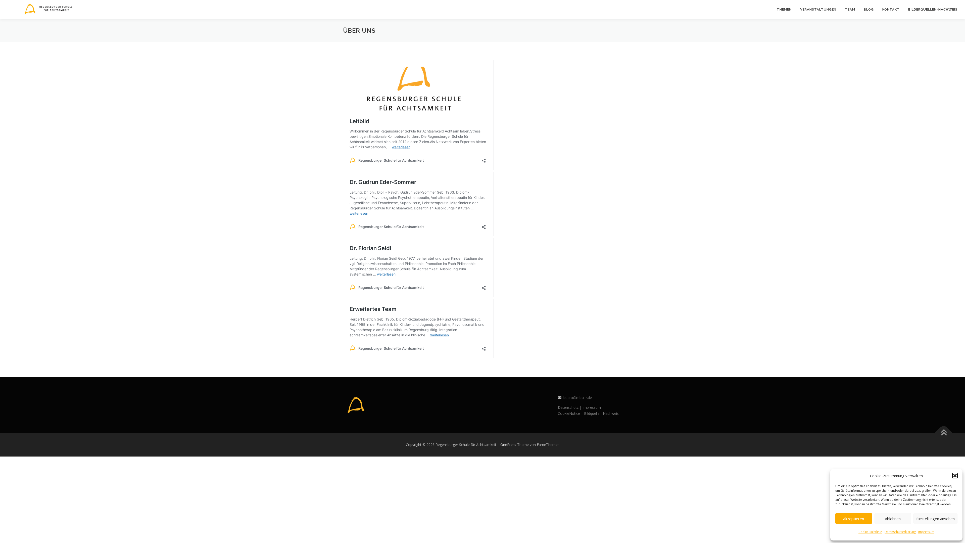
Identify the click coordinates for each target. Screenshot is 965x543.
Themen (784, 9)
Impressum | (593, 407)
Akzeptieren (853, 518)
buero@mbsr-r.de (577, 397)
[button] (954, 475)
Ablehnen (893, 518)
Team (850, 9)
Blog (869, 9)
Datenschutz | (570, 407)
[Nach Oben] (944, 433)
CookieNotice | (570, 413)
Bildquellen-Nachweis (601, 413)
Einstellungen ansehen (935, 518)
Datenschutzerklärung (900, 532)
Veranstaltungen (818, 9)
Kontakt (891, 9)
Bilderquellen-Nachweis (932, 9)
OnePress (508, 444)
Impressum (926, 532)
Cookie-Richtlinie (870, 532)
